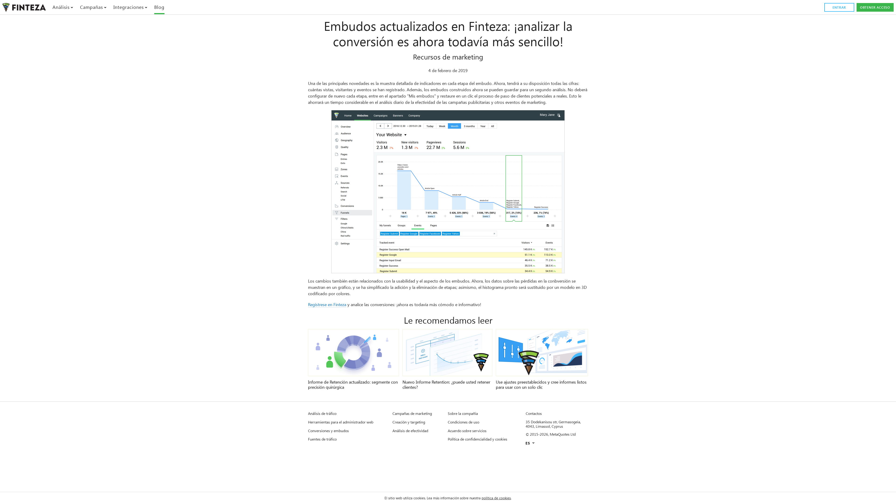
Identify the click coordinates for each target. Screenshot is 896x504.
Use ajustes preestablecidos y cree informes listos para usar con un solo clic (541, 384)
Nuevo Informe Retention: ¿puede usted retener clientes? (446, 384)
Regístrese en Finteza (327, 304)
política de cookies (496, 498)
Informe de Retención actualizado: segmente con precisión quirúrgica (353, 384)
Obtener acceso (875, 7)
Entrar (839, 7)
